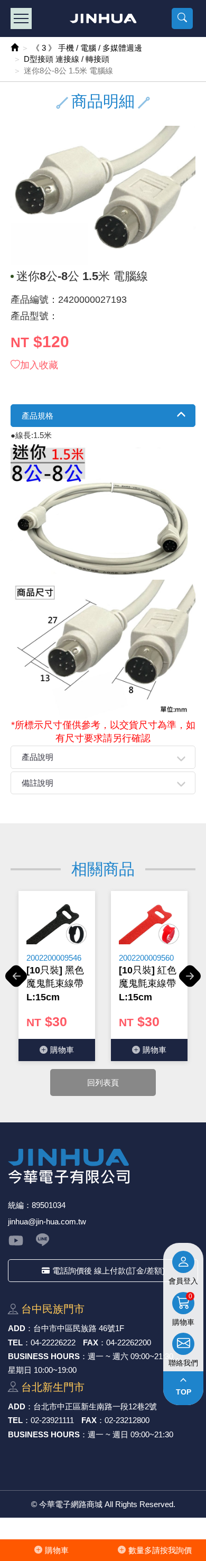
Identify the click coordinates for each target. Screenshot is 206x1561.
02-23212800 (127, 1420)
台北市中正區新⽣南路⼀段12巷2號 (95, 1406)
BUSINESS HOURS (44, 1356)
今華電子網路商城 (103, 18)
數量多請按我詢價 (160, 1550)
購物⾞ (57, 1550)
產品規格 (37, 415)
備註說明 (37, 782)
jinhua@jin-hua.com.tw (47, 1221)
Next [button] (190, 981)
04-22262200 (128, 1342)
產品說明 (37, 756)
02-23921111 (52, 1420)
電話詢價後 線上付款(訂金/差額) (108, 1270)
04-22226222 (53, 1342)
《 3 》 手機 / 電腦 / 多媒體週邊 (87, 47)
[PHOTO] (103, 195)
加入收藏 (39, 365)
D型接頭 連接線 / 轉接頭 (66, 58)
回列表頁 (103, 1082)
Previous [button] (16, 981)
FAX (90, 1342)
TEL (15, 1342)
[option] (56, 976)
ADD (16, 1328)
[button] (182, 18)
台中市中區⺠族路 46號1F (78, 1328)
